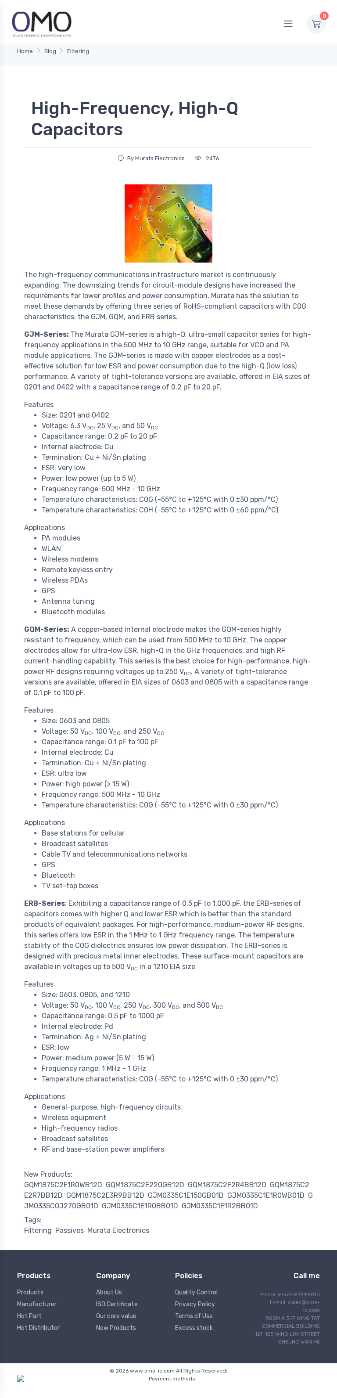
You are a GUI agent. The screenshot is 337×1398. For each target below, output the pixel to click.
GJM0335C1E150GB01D (186, 1195)
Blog (50, 51)
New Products (116, 1328)
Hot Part (29, 1316)
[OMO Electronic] (42, 23)
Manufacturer (37, 1304)
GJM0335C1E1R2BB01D (220, 1206)
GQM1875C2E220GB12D (145, 1185)
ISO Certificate (117, 1304)
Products (30, 1292)
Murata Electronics (118, 1230)
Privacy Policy (195, 1304)
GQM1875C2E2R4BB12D (227, 1185)
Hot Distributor (38, 1328)
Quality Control (196, 1292)
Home (25, 51)
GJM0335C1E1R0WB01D (266, 1195)
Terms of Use (194, 1316)
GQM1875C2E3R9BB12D (105, 1195)
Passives (69, 1230)
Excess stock (194, 1328)
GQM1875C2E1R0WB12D (63, 1185)
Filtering (78, 51)
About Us (109, 1292)
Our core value (116, 1316)
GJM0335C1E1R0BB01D (140, 1206)
